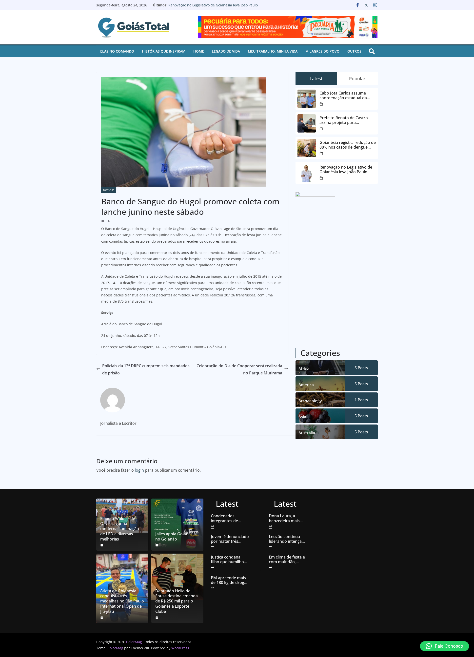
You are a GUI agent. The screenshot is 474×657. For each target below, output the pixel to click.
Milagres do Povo (322, 51)
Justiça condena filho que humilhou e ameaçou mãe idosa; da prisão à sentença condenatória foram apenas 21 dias (230, 559)
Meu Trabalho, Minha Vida (272, 51)
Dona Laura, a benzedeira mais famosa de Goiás (284, 518)
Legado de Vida (226, 51)
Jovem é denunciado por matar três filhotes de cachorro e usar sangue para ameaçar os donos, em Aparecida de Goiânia (230, 539)
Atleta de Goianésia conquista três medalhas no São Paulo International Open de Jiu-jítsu (122, 601)
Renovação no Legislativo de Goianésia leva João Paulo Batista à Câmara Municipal (213, 7)
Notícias (108, 190)
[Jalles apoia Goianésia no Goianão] (177, 525)
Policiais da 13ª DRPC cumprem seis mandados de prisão (146, 369)
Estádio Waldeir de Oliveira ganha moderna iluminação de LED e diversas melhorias (119, 529)
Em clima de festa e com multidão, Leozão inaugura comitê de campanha (287, 559)
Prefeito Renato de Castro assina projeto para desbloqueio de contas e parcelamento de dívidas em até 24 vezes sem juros (345, 120)
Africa (303, 368)
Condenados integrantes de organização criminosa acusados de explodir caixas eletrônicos (229, 518)
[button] (444, 646)
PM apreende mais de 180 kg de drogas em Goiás (229, 580)
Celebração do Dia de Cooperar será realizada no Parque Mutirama (239, 369)
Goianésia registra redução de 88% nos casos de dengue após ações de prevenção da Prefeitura (347, 145)
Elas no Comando (117, 51)
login (139, 470)
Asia (302, 417)
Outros (354, 51)
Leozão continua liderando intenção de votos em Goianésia (286, 539)
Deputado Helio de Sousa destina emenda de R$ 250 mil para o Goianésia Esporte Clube (176, 601)
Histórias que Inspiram (163, 51)
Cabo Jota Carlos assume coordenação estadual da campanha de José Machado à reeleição (347, 95)
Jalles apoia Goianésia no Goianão (175, 536)
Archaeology (310, 401)
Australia (306, 433)
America (306, 384)
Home (198, 51)
